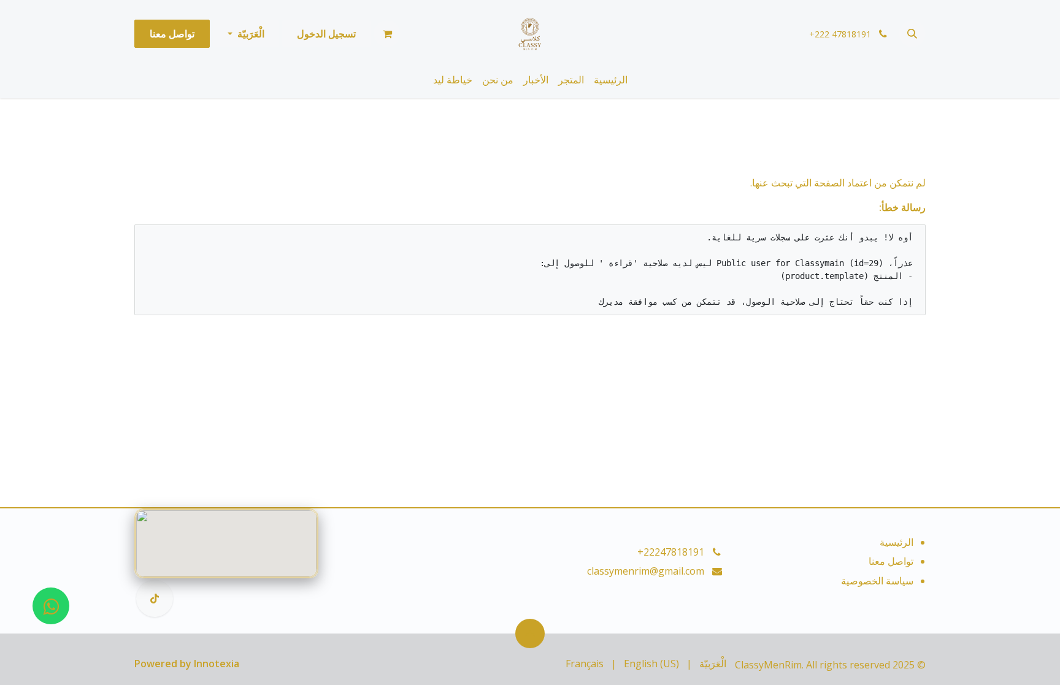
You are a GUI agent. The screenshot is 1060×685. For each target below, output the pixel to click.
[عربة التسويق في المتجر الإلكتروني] (387, 33)
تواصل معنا (172, 33)
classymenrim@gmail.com (645, 571)
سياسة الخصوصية (877, 580)
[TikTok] (154, 598)
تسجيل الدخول (326, 33)
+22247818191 (670, 552)
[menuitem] (610, 79)
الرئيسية (896, 542)
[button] (912, 33)
